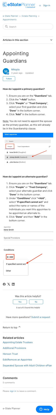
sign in (13, 391)
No (36, 302)
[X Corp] (8, 284)
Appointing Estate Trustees (18, 342)
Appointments (9, 19)
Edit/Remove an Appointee (17, 359)
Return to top (10, 327)
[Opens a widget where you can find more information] (44, 409)
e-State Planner (10, 16)
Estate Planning (29, 16)
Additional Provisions (14, 348)
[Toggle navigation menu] (40, 5)
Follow (9, 78)
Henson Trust (10, 353)
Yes (19, 302)
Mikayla (15, 69)
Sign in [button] (46, 5)
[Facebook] (4, 284)
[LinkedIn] (13, 284)
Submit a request (40, 317)
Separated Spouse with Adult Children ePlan (27, 365)
